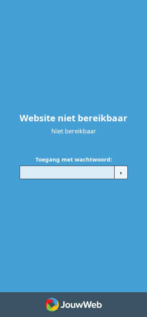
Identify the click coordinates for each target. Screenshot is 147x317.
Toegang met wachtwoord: (73, 159)
